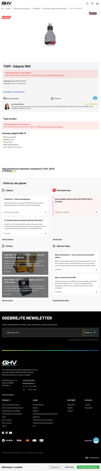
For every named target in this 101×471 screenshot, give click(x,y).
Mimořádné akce (64, 190)
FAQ (34, 426)
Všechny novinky (7, 300)
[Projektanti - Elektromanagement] (25, 205)
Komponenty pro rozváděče (11, 411)
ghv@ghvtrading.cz (28, 383)
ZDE (14, 171)
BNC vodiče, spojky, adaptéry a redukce (51, 75)
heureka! (88, 440)
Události (9, 190)
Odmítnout (69, 467)
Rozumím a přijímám (88, 467)
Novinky (9, 246)
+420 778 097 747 (91, 104)
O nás (35, 400)
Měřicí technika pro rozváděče (12, 414)
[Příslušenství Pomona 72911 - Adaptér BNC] (49, 34)
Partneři (71, 400)
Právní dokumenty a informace (43, 420)
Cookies (87, 404)
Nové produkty (7, 423)
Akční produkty (7, 420)
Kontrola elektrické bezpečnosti (12, 408)
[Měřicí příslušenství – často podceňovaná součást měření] (76, 262)
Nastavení (55, 467)
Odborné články (63, 246)
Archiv (4, 426)
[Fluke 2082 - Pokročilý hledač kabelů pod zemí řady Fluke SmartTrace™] (25, 263)
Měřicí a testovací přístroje (11, 404)
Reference (36, 417)
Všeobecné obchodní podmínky (43, 423)
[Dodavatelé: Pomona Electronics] (93, 13)
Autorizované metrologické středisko (45, 414)
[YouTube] (10, 433)
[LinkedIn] (7, 433)
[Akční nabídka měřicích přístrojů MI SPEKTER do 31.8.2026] (76, 205)
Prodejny (70, 411)
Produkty (6, 400)
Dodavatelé (71, 404)
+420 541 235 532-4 (28, 380)
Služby (4, 417)
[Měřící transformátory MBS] (76, 284)
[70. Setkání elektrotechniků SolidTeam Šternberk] (25, 227)
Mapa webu (88, 408)
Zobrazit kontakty (8, 394)
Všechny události (8, 239)
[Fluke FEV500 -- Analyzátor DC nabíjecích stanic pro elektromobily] (25, 287)
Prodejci (70, 408)
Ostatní (88, 400)
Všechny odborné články (61, 300)
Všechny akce (57, 239)
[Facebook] (3, 433)
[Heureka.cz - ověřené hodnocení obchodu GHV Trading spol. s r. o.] (95, 98)
